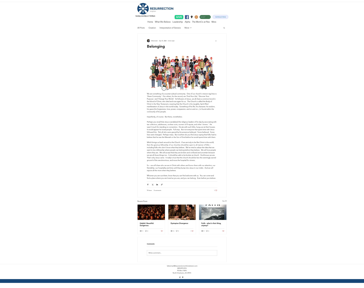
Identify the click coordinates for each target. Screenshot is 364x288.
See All (224, 201)
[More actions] (216, 41)
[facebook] (187, 17)
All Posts (141, 28)
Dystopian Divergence (179, 223)
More (187, 28)
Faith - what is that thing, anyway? (211, 224)
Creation (152, 28)
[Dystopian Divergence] (182, 212)
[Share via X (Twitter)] (152, 184)
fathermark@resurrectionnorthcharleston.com (182, 266)
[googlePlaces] (192, 17)
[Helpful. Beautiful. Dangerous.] (151, 212)
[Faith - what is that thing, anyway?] (212, 212)
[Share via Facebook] (148, 184)
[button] (224, 28)
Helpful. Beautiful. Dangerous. (147, 224)
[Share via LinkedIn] (157, 184)
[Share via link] (162, 184)
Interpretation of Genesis (170, 28)
